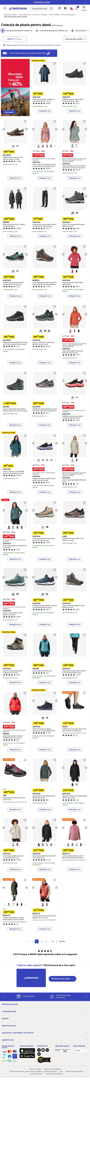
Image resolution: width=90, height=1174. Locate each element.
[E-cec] (14, 1057)
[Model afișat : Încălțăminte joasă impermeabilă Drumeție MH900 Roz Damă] (72, 397)
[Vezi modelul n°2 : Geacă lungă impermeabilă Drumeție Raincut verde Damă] (42, 146)
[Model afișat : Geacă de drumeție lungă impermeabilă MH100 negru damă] (72, 784)
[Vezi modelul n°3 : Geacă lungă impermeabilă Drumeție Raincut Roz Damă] (47, 146)
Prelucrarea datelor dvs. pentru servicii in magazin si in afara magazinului (33, 1071)
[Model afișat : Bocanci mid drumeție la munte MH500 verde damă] (13, 594)
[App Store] (27, 1052)
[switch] (5, 53)
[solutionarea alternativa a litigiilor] (62, 1051)
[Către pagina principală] (17, 8)
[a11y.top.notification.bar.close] (85, 2)
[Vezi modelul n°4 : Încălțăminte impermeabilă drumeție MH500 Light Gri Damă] (51, 460)
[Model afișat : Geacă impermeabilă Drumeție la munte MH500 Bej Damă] (13, 844)
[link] (9, 112)
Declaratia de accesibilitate (54, 1074)
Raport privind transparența (74, 1071)
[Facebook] (39, 1051)
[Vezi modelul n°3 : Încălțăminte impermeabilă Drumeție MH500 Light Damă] (47, 460)
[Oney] (4, 1061)
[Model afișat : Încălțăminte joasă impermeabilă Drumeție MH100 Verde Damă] (13, 271)
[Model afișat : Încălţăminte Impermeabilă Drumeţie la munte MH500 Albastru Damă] (42, 594)
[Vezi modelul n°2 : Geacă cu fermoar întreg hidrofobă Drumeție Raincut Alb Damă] (76, 146)
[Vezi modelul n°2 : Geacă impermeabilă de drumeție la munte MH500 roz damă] (17, 844)
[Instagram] (47, 1051)
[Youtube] (43, 1051)
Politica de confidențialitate (52, 1069)
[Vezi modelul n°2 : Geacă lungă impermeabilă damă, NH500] (76, 460)
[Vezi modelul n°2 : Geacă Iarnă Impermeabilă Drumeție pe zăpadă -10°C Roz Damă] (42, 844)
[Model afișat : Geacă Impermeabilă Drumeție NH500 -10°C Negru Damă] (38, 844)
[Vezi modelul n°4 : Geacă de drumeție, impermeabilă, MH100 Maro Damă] (21, 527)
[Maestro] (14, 1052)
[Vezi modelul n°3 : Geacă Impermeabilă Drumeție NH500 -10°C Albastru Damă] (47, 844)
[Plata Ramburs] (9, 1061)
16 (53, 941)
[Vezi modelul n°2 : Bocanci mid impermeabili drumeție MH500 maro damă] (76, 213)
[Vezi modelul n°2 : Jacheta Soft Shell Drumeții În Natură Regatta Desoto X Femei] (47, 904)
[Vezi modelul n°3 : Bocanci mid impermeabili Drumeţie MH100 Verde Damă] (49, 331)
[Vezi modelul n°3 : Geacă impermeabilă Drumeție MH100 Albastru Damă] (17, 527)
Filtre (14, 39)
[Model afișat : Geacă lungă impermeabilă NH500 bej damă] (72, 460)
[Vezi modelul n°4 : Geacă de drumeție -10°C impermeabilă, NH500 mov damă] (51, 844)
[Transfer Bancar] (4, 1057)
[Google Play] (27, 1057)
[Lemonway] (14, 1061)
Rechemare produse (36, 1074)
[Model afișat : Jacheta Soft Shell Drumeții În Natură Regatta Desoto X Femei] (42, 904)
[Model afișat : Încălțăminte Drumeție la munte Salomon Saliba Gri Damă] (13, 146)
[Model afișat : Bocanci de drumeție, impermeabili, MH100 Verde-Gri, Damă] (40, 331)
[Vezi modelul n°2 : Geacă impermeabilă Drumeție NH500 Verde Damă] (74, 331)
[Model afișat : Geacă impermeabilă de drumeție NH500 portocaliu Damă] (70, 331)
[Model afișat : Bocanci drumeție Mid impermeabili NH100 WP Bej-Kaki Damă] (42, 527)
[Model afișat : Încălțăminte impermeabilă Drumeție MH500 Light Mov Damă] (38, 460)
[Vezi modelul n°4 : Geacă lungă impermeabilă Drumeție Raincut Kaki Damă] (51, 146)
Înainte (62, 941)
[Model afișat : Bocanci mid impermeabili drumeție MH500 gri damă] (72, 213)
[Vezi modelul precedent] (4, 129)
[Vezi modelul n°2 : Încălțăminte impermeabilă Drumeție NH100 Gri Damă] (47, 527)
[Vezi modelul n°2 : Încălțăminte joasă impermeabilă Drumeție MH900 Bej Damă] (76, 397)
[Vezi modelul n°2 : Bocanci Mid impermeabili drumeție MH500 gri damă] (17, 594)
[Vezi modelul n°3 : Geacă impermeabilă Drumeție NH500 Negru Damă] (78, 331)
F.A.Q (61, 1071)
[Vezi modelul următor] (26, 129)
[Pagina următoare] (86, 997)
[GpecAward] (44, 1062)
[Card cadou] (9, 1057)
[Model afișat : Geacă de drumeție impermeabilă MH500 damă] (72, 271)
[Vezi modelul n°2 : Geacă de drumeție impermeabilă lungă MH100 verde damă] (76, 784)
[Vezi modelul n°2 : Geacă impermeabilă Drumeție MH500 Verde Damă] (76, 271)
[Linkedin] (39, 1055)
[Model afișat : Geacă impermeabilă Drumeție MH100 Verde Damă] (9, 527)
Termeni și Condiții (35, 1069)
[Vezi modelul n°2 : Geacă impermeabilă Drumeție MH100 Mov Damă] (13, 527)
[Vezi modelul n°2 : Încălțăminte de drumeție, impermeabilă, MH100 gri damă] (45, 331)
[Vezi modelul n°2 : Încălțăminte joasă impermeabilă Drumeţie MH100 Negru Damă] (17, 271)
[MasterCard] (9, 1052)
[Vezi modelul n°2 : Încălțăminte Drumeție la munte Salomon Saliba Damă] (17, 146)
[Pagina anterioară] (3, 997)
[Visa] (4, 1051)
